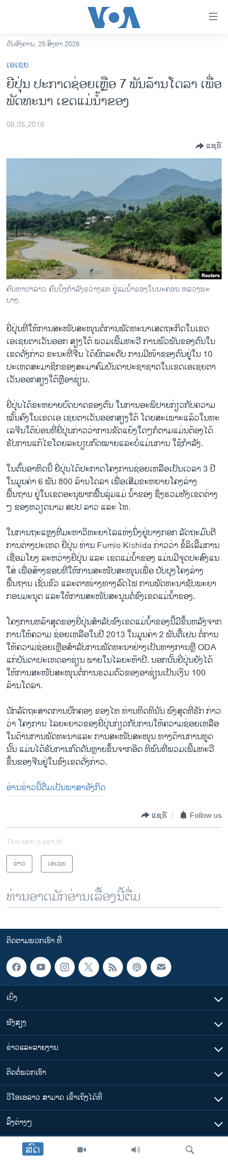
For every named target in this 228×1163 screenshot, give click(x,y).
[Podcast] (137, 967)
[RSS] (113, 967)
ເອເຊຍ (17, 65)
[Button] (209, 146)
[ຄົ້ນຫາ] (190, 1149)
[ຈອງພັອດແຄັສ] (161, 967)
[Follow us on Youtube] (40, 967)
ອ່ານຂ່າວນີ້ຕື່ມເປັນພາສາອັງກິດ (56, 788)
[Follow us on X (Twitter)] (88, 967)
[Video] (82, 1149)
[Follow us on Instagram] (65, 967)
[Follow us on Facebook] (16, 967)
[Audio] (136, 1149)
